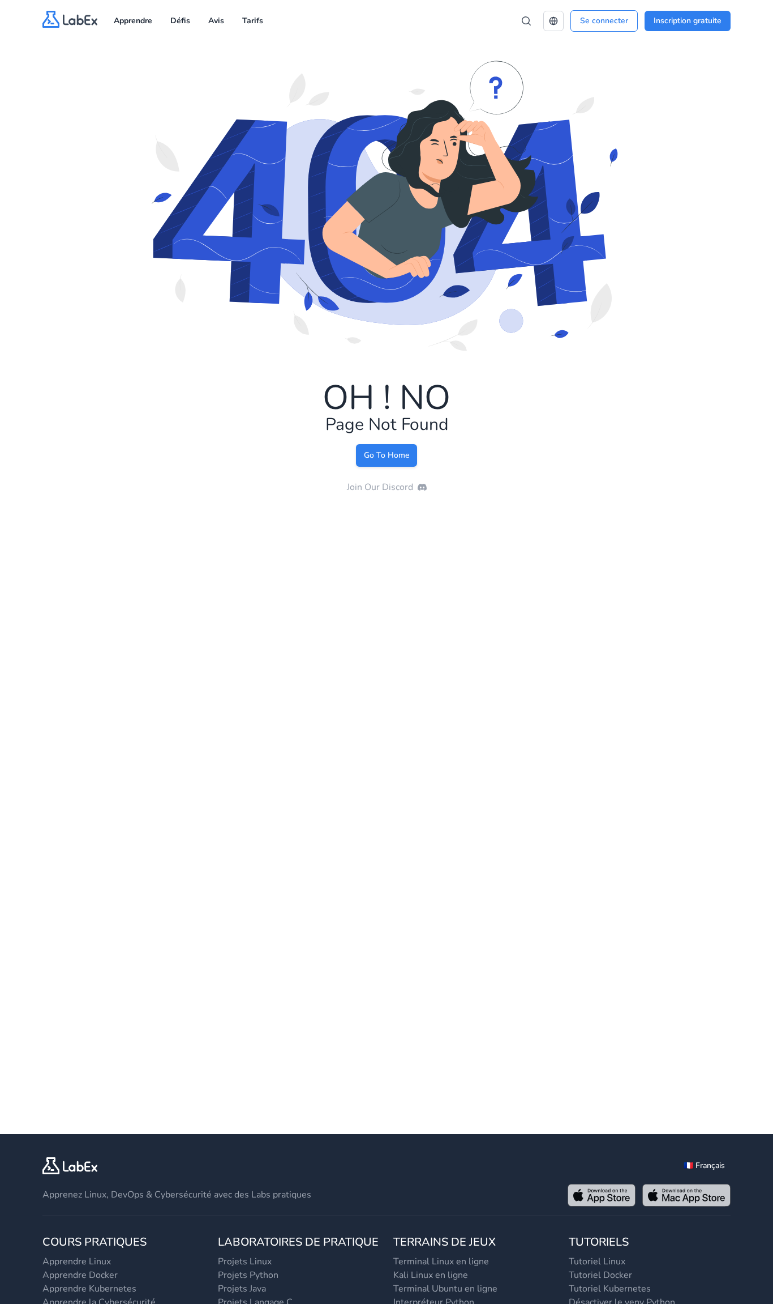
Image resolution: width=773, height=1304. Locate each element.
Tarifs (252, 20)
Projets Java (242, 1288)
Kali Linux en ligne (430, 1275)
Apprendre (133, 20)
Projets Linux (245, 1261)
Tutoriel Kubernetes (610, 1288)
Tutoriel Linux (597, 1261)
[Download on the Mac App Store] (686, 1195)
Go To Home (386, 455)
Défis (180, 20)
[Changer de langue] (553, 21)
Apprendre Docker (80, 1275)
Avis (216, 20)
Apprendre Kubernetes (89, 1288)
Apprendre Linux (76, 1261)
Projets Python (248, 1275)
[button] (553, 21)
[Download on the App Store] (601, 1195)
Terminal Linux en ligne (441, 1261)
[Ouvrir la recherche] (526, 21)
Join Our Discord (380, 487)
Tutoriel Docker (600, 1275)
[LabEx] (70, 1165)
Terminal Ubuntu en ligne (445, 1288)
